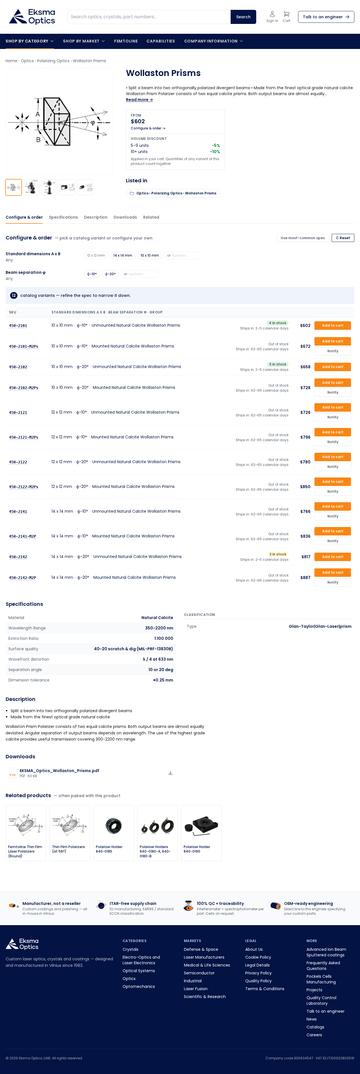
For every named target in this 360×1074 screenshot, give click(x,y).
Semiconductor (199, 973)
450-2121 (18, 412)
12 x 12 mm (96, 255)
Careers (314, 1035)
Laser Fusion (196, 989)
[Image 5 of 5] (85, 187)
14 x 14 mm (122, 255)
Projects (314, 990)
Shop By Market (81, 41)
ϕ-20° (110, 274)
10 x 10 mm (150, 255)
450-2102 (18, 367)
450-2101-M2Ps (23, 346)
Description (95, 217)
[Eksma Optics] (32, 17)
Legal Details (257, 965)
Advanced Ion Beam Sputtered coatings (326, 952)
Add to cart (332, 325)
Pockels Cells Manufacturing (321, 979)
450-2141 (18, 511)
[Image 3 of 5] (49, 187)
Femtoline (126, 41)
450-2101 (18, 325)
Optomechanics (139, 986)
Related (151, 217)
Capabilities (161, 41)
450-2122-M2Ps (23, 486)
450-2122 (18, 461)
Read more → (139, 99)
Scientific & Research (205, 996)
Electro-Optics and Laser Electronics (141, 960)
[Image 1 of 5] (13, 187)
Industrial (193, 981)
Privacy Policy (258, 973)
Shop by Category (27, 41)
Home (11, 61)
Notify (332, 351)
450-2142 (18, 557)
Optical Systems (139, 971)
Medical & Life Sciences (207, 965)
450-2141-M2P (22, 536)
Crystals (130, 949)
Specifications (63, 217)
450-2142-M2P (22, 577)
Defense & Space (201, 949)
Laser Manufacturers (204, 957)
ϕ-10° (92, 274)
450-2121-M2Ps (23, 437)
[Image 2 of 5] (31, 187)
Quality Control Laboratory (321, 1000)
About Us (254, 949)
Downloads (125, 217)
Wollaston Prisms (89, 61)
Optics (27, 61)
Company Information (211, 41)
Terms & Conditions (264, 989)
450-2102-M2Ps (23, 387)
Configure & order (24, 217)
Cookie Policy (258, 957)
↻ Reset (343, 238)
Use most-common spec (303, 238)
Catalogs (315, 1027)
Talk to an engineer (326, 1011)
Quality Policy (258, 981)
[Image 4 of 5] (67, 187)
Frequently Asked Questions (323, 965)
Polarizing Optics (53, 61)
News (312, 1019)
